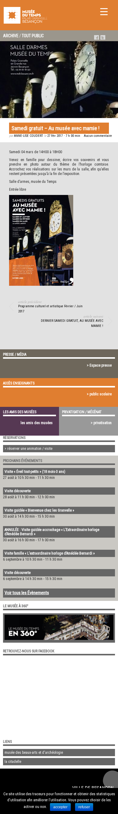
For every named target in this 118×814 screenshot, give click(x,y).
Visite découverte (18, 491)
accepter (60, 807)
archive (10, 35)
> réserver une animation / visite (28, 449)
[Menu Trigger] (104, 11)
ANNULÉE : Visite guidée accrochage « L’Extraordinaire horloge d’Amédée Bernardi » (52, 532)
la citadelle (13, 762)
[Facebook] (96, 37)
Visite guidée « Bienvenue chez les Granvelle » (39, 510)
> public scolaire (99, 394)
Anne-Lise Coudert (28, 136)
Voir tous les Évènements (27, 592)
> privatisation (101, 423)
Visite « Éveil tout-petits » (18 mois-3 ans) (35, 472)
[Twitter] (102, 37)
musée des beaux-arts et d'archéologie (34, 752)
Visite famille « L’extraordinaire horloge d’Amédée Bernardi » (50, 553)
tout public (33, 35)
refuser (84, 807)
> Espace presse (99, 365)
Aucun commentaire (98, 136)
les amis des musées (37, 423)
